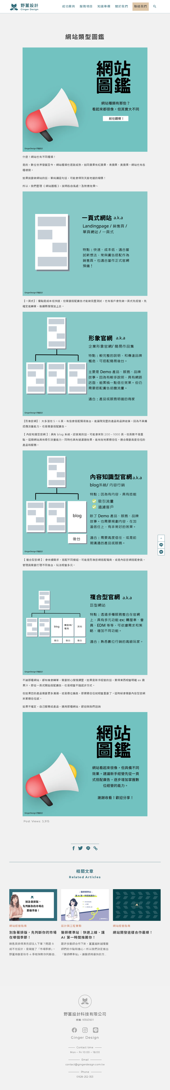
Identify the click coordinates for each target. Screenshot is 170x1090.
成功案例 (68, 6)
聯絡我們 (140, 6)
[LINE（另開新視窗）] (95, 1029)
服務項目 (86, 6)
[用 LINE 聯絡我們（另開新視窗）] (161, 545)
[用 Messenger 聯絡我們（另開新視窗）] (161, 552)
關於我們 (121, 6)
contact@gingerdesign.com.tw (85, 1064)
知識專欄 (103, 6)
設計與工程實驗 (71, 926)
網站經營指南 (18, 926)
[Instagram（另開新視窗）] (85, 1029)
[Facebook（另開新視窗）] (74, 1029)
